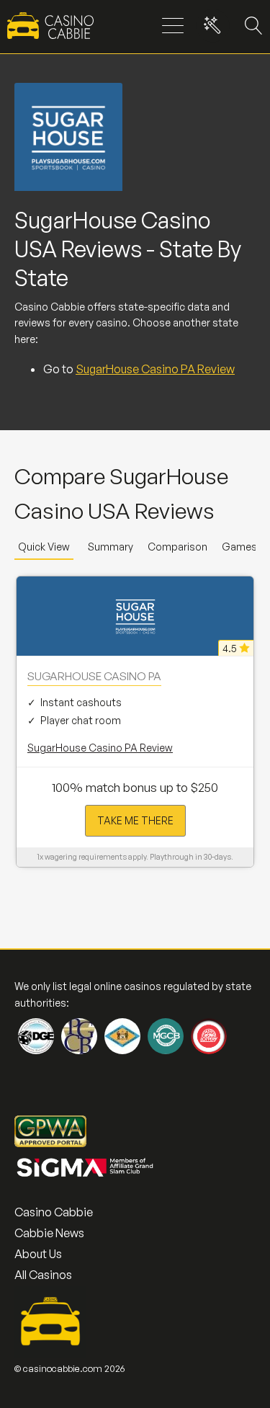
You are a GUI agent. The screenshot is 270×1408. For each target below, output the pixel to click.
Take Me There (135, 820)
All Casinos (43, 1274)
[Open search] (250, 26)
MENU (173, 26)
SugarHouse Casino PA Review (155, 369)
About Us (38, 1254)
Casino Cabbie (53, 1212)
